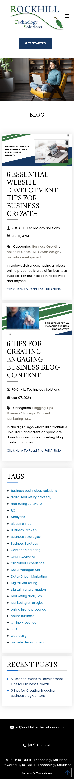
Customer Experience (28, 563)
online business (19, 252)
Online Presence (23, 622)
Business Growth (45, 246)
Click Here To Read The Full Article (34, 289)
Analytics (18, 517)
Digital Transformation (28, 589)
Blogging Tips (42, 408)
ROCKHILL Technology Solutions (46, 765)
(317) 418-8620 (39, 745)
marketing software (26, 504)
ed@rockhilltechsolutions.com (39, 727)
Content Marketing (25, 550)
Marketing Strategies (27, 602)
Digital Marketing (24, 583)
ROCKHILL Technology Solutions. (43, 760)
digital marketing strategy (31, 497)
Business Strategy (21, 413)
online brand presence (28, 609)
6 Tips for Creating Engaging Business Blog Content (33, 359)
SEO (36, 252)
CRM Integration (23, 556)
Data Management (25, 570)
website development (24, 257)
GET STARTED (35, 43)
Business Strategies (26, 537)
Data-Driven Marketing (29, 576)
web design (50, 252)
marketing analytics (26, 596)
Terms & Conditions (37, 773)
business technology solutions (34, 490)
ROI (13, 510)
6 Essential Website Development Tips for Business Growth (32, 194)
